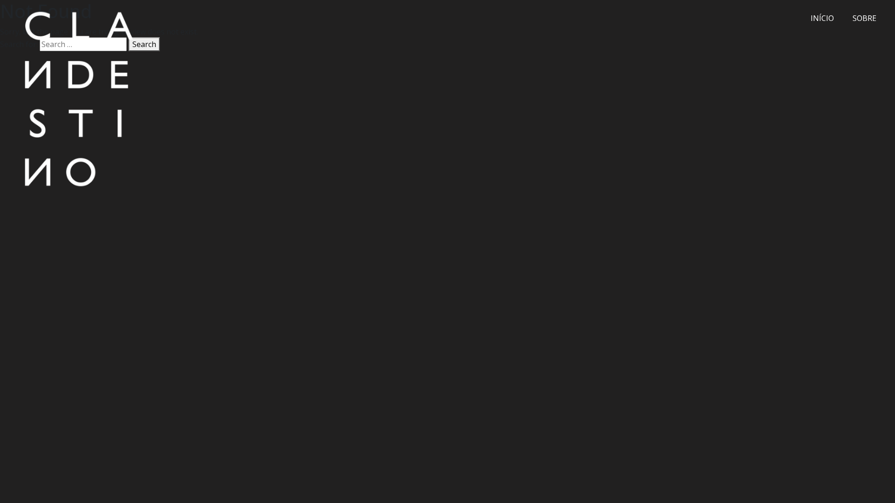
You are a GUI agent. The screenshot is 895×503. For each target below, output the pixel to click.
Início (822, 18)
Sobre (864, 18)
